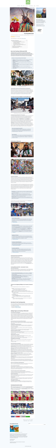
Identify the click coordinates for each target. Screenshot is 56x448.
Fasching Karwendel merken (16, 47)
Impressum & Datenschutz (13, 442)
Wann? (29, 419)
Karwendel (24, 419)
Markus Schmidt (24, 38)
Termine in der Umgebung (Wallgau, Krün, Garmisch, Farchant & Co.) (20, 45)
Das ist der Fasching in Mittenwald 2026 (17, 41)
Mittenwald (14, 232)
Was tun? (32, 419)
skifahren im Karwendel (18, 306)
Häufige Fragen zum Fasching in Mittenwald (17, 46)
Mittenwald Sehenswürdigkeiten (16, 245)
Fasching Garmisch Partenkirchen (17, 43)
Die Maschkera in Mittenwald (16, 42)
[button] (13, 416)
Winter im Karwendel (18, 307)
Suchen (29, 423)
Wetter (27, 419)
